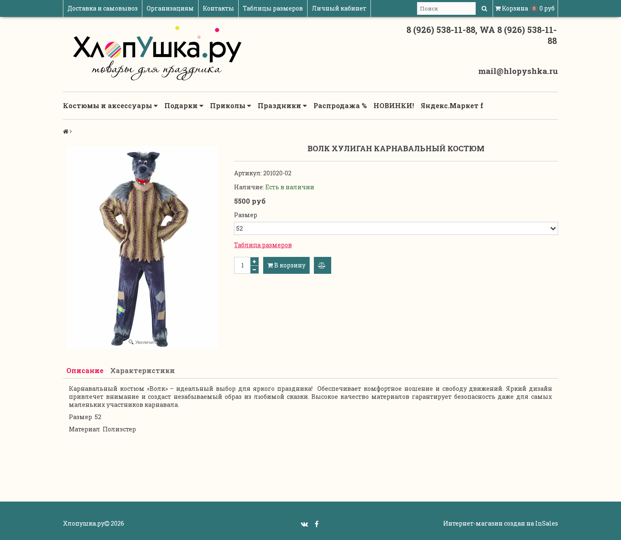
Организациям (170, 8)
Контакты (218, 8)
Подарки (181, 105)
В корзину (289, 265)
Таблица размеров (263, 245)
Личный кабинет (339, 8)
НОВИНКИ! (393, 105)
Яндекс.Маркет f (452, 105)
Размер (245, 215)
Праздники (280, 105)
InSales (546, 523)
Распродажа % (340, 105)
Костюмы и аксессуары (108, 105)
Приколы (228, 105)
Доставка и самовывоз (103, 8)
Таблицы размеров (273, 8)
